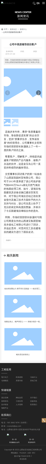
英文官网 (4, 398)
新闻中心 (23, 29)
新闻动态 (13, 29)
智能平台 (4, 408)
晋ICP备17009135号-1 (23, 456)
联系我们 (33, 404)
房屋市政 (19, 380)
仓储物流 (4, 380)
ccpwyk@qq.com (14, 426)
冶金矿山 (33, 377)
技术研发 (4, 404)
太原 (29, 453)
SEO (33, 453)
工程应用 (19, 401)
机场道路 (19, 377)
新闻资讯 (23, 16)
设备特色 (33, 401)
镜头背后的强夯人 (23, 354)
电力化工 (4, 377)
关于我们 (33, 398)
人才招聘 (19, 404)
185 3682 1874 (13, 422)
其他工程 (33, 380)
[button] (38, 92)
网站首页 (19, 398)
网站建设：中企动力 (18, 453)
